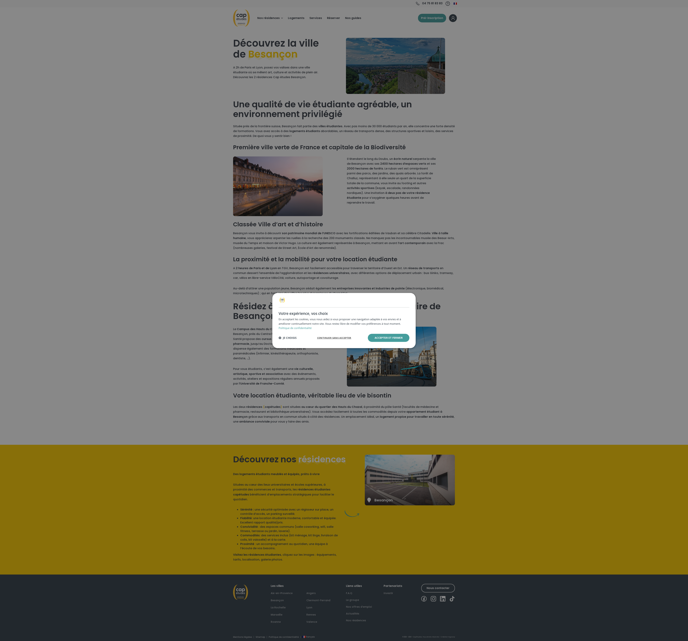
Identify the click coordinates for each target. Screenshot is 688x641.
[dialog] (344, 320)
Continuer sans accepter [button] (334, 337)
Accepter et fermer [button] (389, 337)
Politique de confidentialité (295, 328)
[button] (288, 338)
